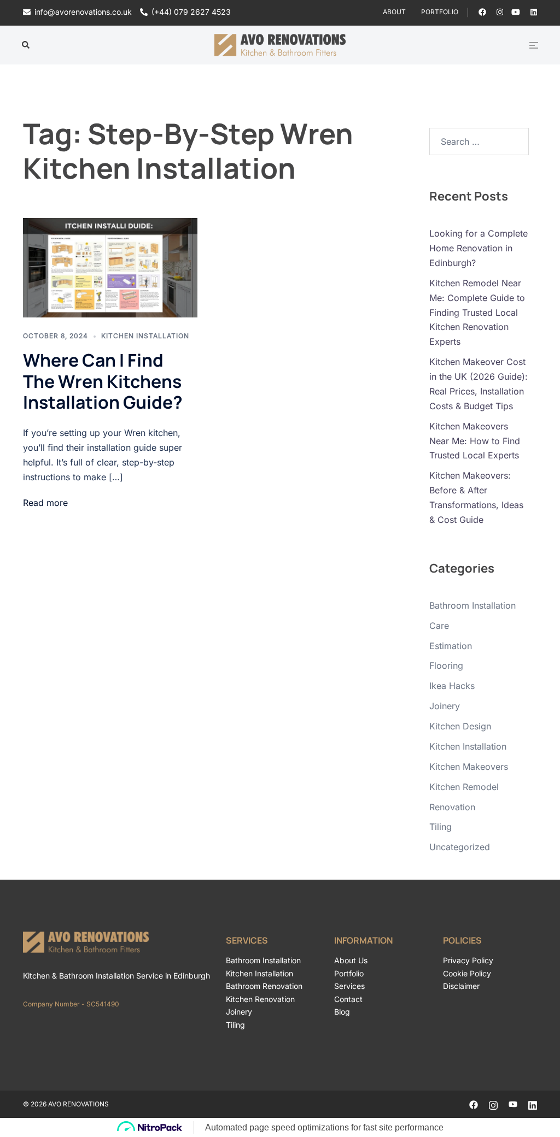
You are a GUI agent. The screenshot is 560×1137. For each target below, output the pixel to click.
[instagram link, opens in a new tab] (498, 11)
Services (349, 986)
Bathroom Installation (472, 605)
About (394, 12)
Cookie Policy (467, 973)
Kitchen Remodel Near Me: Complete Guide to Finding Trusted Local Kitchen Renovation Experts (477, 312)
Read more (45, 502)
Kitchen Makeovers (468, 766)
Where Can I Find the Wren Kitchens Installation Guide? (103, 381)
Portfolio (439, 12)
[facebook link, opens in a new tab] (481, 11)
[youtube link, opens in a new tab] (515, 11)
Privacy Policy (468, 960)
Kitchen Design (460, 726)
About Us (351, 960)
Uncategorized (459, 846)
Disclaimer (461, 986)
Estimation (450, 645)
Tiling (440, 826)
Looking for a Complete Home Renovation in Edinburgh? (478, 248)
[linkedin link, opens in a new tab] (532, 11)
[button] (26, 45)
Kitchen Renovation (260, 999)
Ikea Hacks (452, 685)
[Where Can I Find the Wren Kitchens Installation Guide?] (110, 267)
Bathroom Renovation (264, 986)
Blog (342, 1011)
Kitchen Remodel (464, 786)
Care (439, 625)
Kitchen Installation (145, 336)
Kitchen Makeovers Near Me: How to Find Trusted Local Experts (474, 441)
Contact (348, 999)
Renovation (452, 807)
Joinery (444, 705)
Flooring (446, 665)
